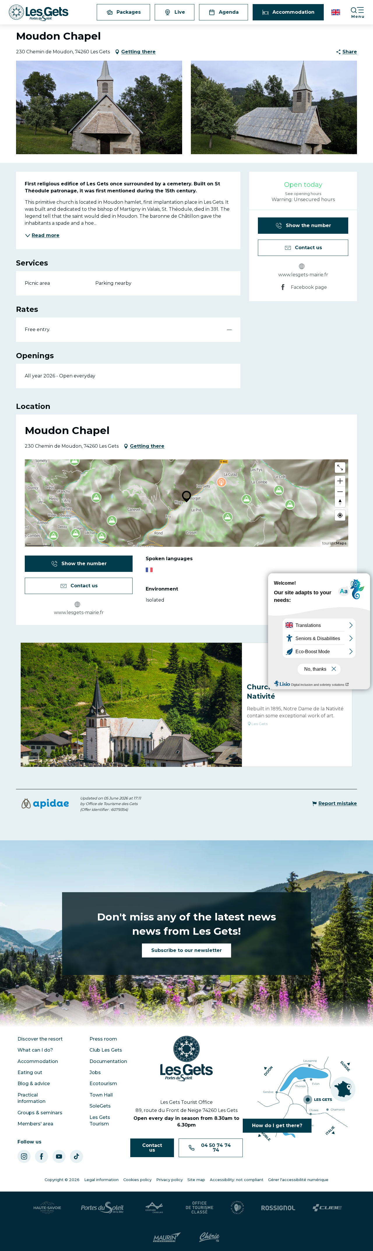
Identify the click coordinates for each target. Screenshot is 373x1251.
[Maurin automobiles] (167, 1237)
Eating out (29, 1072)
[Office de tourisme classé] (199, 1207)
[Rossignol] (278, 1207)
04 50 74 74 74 (216, 1148)
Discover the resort (40, 1039)
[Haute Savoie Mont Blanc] (47, 1207)
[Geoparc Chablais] (154, 1207)
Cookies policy (137, 1179)
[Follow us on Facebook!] (41, 1156)
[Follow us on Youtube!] (59, 1156)
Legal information (101, 1179)
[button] (336, 12)
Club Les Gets (105, 1050)
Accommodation (37, 1061)
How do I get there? (277, 1125)
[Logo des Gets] (186, 1059)
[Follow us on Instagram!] (24, 1156)
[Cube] (327, 1207)
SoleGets (100, 1106)
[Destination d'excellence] (237, 1207)
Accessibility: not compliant (236, 1179)
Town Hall (101, 1095)
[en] (336, 12)
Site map (196, 1179)
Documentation (108, 1061)
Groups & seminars (39, 1112)
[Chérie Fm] (209, 1237)
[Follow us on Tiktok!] (76, 1156)
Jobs (95, 1072)
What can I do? (35, 1050)
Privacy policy (169, 1179)
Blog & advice (33, 1083)
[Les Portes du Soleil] (102, 1207)
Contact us (152, 1148)
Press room (103, 1039)
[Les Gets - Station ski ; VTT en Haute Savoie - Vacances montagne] (38, 13)
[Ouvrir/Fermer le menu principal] (361, 12)
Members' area (35, 1124)
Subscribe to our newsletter (186, 950)
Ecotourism (103, 1083)
